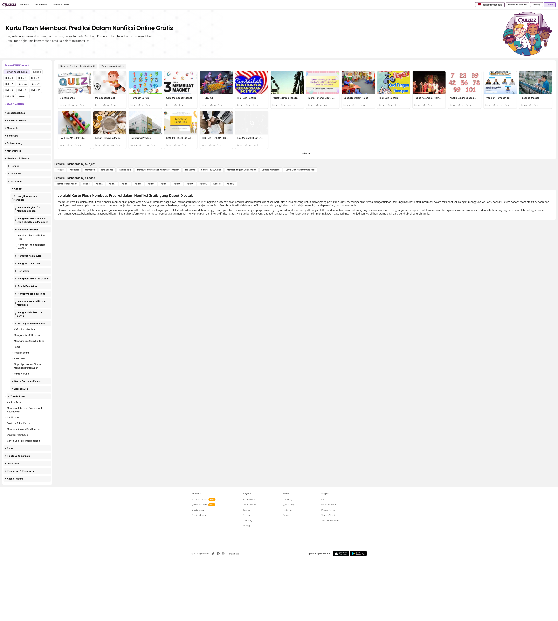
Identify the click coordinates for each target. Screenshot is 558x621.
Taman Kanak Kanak (16, 71)
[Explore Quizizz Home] (9, 5)
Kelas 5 (9, 84)
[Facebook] (218, 553)
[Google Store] (358, 553)
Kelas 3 (22, 78)
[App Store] (341, 553)
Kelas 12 (23, 96)
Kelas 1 (37, 71)
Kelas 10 (35, 90)
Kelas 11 (9, 96)
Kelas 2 (9, 78)
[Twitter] (213, 553)
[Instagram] (223, 553)
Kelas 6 (23, 84)
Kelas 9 (22, 90)
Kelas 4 (35, 78)
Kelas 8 (9, 90)
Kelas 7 (36, 84)
